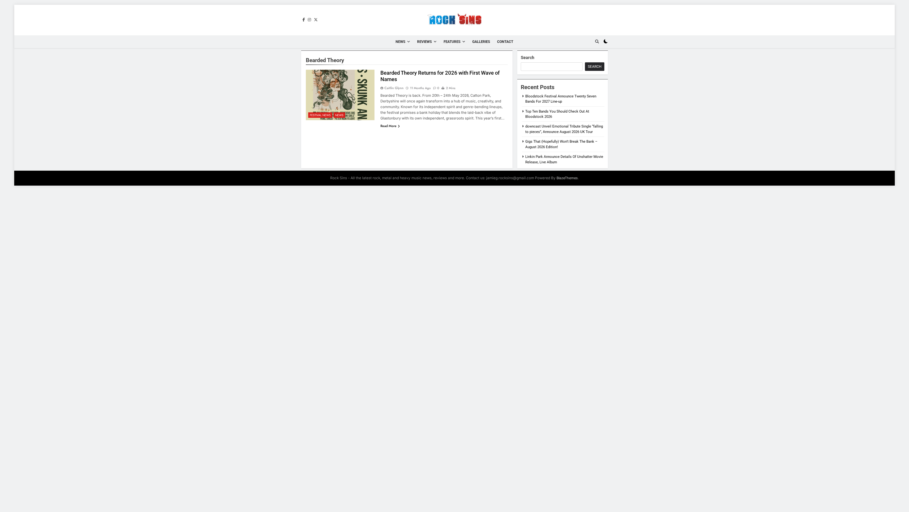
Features (452, 42)
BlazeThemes (567, 178)
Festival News (320, 115)
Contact (505, 42)
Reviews (424, 42)
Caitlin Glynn (394, 88)
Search (527, 57)
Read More (388, 125)
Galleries (481, 42)
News (400, 42)
